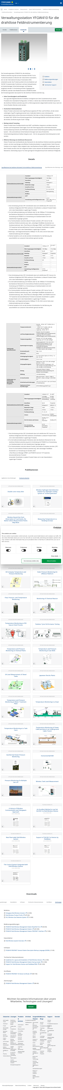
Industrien (6, 1016)
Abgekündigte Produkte (21, 1052)
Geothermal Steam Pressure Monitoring (15, 756)
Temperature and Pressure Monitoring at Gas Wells (47, 650)
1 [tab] (30, 69)
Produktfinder (43, 1032)
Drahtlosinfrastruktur (7, 12)
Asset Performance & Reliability (13, 1032)
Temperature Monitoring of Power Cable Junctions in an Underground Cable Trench (47, 729)
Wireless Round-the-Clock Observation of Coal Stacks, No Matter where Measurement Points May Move (15, 519)
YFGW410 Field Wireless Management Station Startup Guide (23, 962)
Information (21, 1024)
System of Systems (35, 1040)
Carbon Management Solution (13, 1061)
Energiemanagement (15, 1064)
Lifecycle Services (20, 1038)
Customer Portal (42, 1037)
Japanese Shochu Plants (47, 675)
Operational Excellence (13, 1036)
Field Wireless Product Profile (14, 915)
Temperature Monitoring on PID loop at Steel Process (16, 624)
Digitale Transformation (36, 1049)
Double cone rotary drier (16, 492)
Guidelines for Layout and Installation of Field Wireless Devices (24, 960)
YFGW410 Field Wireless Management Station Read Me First (23, 927)
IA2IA (34, 1042)
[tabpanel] (31, 48)
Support (49, 1016)
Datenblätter (48, 82)
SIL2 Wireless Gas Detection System (16, 917)
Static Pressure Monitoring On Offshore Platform (47, 573)
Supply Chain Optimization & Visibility (13, 1048)
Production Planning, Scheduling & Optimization (13, 1055)
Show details (54, 556)
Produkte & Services (14, 9)
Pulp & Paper (4, 1038)
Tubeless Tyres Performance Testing (47, 624)
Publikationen (28, 1022)
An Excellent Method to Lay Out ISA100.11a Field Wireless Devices (47, 810)
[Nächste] (35, 69)
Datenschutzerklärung (20, 1085)
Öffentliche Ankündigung (21, 1044)
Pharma (5, 1054)
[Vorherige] (28, 69)
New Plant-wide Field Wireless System (16, 838)
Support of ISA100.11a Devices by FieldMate (47, 838)
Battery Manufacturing (6, 1047)
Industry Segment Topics (35, 1032)
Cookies (29, 1085)
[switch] (24, 550)
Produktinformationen (30, 1020)
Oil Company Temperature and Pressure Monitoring (16, 573)
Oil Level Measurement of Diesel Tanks (15, 675)
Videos (27, 1024)
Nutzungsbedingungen (7, 1085)
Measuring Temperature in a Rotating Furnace (47, 520)
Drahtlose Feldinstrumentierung (51, 9)
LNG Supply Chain (5, 1021)
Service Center (41, 1023)
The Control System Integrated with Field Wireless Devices (16, 865)
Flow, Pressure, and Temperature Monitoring (16, 598)
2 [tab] (32, 69)
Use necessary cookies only (31, 561)
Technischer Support (50, 85)
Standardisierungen (37, 1068)
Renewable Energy (5, 1028)
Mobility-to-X (5, 1051)
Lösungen (13, 1016)
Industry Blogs (42, 1043)
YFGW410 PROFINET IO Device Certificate (18, 974)
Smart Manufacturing (36, 1045)
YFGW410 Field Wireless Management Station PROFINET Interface (25, 931)
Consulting (20, 1031)
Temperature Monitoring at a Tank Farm (15, 729)
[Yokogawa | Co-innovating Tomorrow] (7, 3)
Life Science (20, 1041)
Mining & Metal (5, 1032)
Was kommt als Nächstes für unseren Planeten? (35, 1025)
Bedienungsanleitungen (51, 79)
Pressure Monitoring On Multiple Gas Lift (16, 781)
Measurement (23, 9)
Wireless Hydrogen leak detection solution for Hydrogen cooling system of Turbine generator (47, 491)
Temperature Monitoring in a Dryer (47, 702)
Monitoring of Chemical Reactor (47, 598)
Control (19, 1026)
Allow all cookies (51, 561)
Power (4, 1025)
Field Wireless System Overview (15, 941)
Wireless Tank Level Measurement (47, 781)
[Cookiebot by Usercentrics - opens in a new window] (54, 528)
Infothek (28, 1016)
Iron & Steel (6, 1041)
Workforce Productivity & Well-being (13, 1022)
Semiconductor (6, 1056)
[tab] (21, 167)
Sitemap (42, 1085)
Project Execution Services (20, 1034)
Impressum (36, 1085)
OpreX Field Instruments (35, 9)
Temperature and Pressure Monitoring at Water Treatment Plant (15, 701)
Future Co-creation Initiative (35, 1072)
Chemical (5, 1023)
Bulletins (46, 76)
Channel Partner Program (42, 1052)
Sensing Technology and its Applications (35, 1063)
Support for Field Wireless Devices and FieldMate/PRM (21, 964)
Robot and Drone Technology (35, 1058)
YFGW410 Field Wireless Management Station (19, 929)
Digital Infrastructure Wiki (36, 1077)
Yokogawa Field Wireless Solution (15, 913)
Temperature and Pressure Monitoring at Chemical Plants (16, 650)
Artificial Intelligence (35, 1052)
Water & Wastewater (6, 1044)
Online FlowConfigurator (44, 1047)
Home (5, 9)
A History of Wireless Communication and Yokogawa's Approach (15, 810)
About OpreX (34, 1036)
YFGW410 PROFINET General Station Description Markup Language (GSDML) (28, 950)
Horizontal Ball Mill (47, 756)
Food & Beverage (5, 1035)
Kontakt (58, 29)
